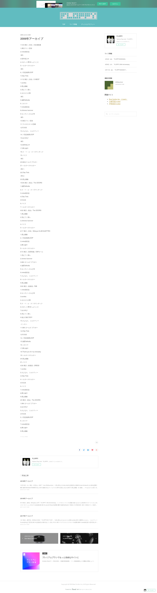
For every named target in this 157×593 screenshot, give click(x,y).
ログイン (115, 4)
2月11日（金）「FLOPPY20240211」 (116, 70)
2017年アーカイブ (26, 516)
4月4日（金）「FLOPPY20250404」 (116, 59)
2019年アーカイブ (26, 481)
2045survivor (119, 82)
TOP (63, 24)
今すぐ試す (102, 4)
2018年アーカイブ (26, 498)
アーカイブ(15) (24, 436)
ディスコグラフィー (88, 24)
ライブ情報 (73, 24)
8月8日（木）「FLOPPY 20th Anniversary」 (118, 64)
